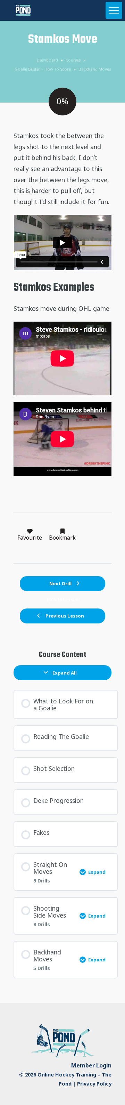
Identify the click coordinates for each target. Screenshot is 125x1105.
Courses (73, 60)
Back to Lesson (62, 599)
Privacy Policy (94, 1083)
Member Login (91, 1065)
